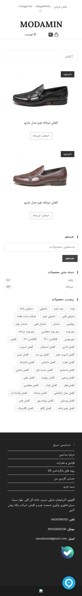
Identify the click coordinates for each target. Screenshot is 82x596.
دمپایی (43, 308)
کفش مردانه (40, 393)
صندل (56, 324)
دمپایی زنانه (26, 308)
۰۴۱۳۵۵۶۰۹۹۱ (25, 6)
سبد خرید (69, 486)
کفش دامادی (48, 362)
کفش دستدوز (67, 370)
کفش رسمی (68, 377)
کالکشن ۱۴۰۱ (30, 339)
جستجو (70, 258)
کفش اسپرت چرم (65, 354)
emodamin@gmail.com (51, 538)
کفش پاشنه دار (19, 393)
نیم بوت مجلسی (50, 331)
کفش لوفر (69, 385)
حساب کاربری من (64, 478)
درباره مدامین (67, 454)
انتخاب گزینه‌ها (41, 135)
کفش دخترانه (27, 362)
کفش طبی (29, 377)
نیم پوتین (70, 339)
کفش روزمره (48, 377)
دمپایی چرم (49, 316)
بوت (72, 308)
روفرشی (70, 324)
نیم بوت (70, 331)
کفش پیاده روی (45, 400)
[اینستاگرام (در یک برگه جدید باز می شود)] (41, 11)
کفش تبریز (22, 354)
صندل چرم (21, 324)
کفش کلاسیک (25, 408)
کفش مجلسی (31, 385)
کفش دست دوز (44, 370)
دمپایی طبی (68, 316)
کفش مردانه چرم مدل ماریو (41, 123)
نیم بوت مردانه (26, 331)
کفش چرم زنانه (66, 408)
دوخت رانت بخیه (26, 316)
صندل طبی (40, 324)
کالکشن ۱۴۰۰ (50, 339)
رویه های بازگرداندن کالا (61, 470)
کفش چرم (24, 400)
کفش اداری (68, 347)
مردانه (69, 287)
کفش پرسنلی (68, 400)
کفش (13, 339)
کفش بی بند (42, 354)
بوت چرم (58, 308)
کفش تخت (69, 362)
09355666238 (57, 529)
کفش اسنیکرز (47, 347)
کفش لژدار (51, 385)
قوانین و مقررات (66, 462)
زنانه (70, 280)
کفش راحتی (22, 370)
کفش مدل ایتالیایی (64, 393)
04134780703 (59, 519)
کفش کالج (45, 408)
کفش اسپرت (26, 347)
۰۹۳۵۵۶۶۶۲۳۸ (43, 6)
